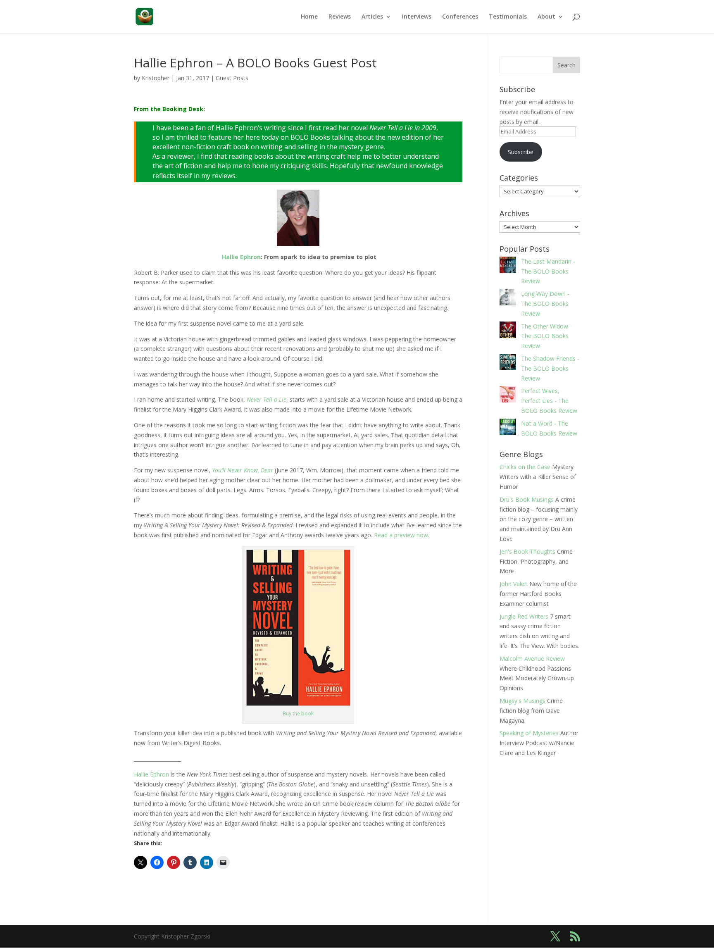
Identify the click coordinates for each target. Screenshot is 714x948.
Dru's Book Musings (527, 499)
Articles (372, 17)
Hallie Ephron (151, 774)
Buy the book (298, 713)
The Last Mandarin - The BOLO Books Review (548, 271)
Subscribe (520, 152)
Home (309, 17)
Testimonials (508, 17)
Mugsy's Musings (522, 701)
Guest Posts (232, 78)
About (546, 17)
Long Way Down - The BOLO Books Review (545, 303)
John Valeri (514, 584)
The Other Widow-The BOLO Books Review (545, 336)
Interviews (416, 17)
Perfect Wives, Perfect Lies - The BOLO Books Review (549, 400)
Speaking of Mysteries (529, 733)
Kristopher (155, 78)
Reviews (339, 17)
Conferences (460, 17)
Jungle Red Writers (524, 616)
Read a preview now (401, 535)
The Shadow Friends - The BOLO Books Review (550, 368)
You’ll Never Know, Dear (242, 470)
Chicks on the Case (525, 467)
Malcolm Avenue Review (532, 658)
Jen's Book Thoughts (527, 551)
